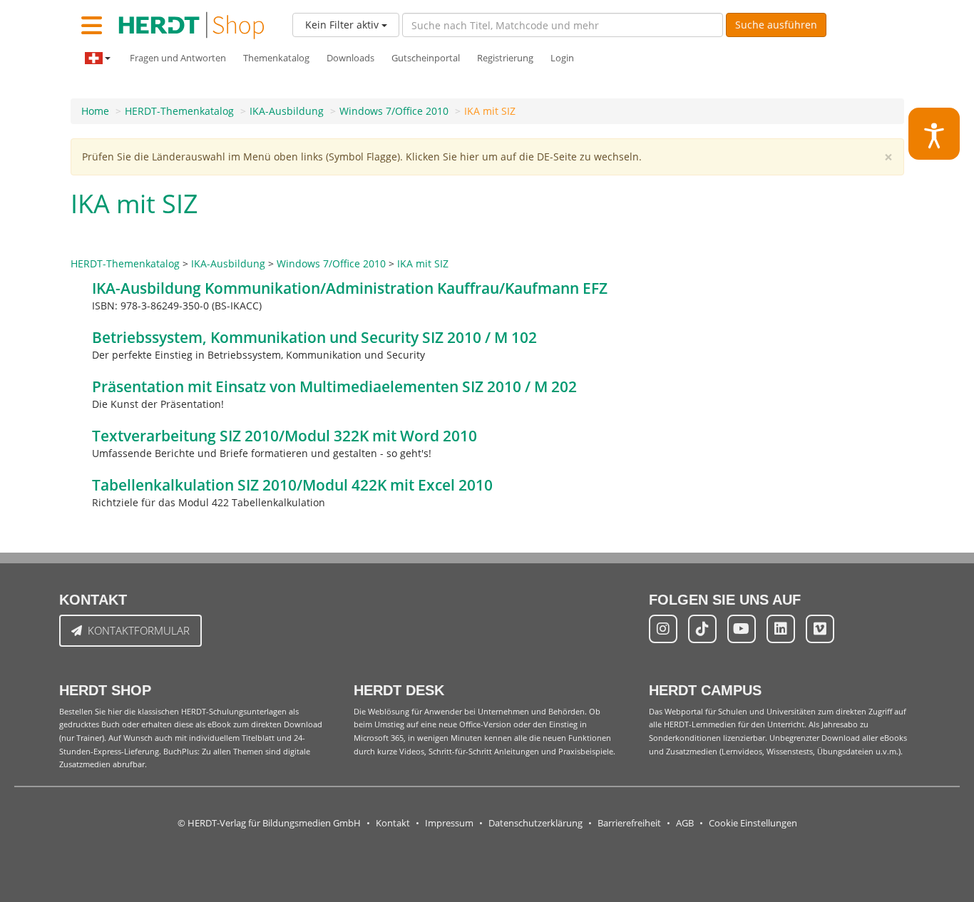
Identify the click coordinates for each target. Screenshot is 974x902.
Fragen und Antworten (178, 58)
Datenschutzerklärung (535, 823)
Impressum (449, 823)
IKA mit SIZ (490, 111)
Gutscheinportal (425, 58)
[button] (934, 134)
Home (95, 111)
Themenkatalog (276, 58)
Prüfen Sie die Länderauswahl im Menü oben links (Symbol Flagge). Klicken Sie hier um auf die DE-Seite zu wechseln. (362, 156)
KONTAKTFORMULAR (139, 630)
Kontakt (393, 823)
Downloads (350, 58)
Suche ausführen (776, 24)
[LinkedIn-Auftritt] (781, 629)
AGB (685, 823)
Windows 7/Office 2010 (393, 111)
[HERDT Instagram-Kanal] (663, 629)
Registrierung (505, 58)
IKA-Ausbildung (287, 111)
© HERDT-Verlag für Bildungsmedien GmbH (269, 823)
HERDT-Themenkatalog (179, 111)
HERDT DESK (399, 690)
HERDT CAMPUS (705, 690)
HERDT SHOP (105, 690)
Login (562, 58)
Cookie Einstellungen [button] (753, 823)
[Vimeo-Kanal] (820, 629)
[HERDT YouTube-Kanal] (741, 629)
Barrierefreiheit (629, 823)
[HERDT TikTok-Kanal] (702, 629)
